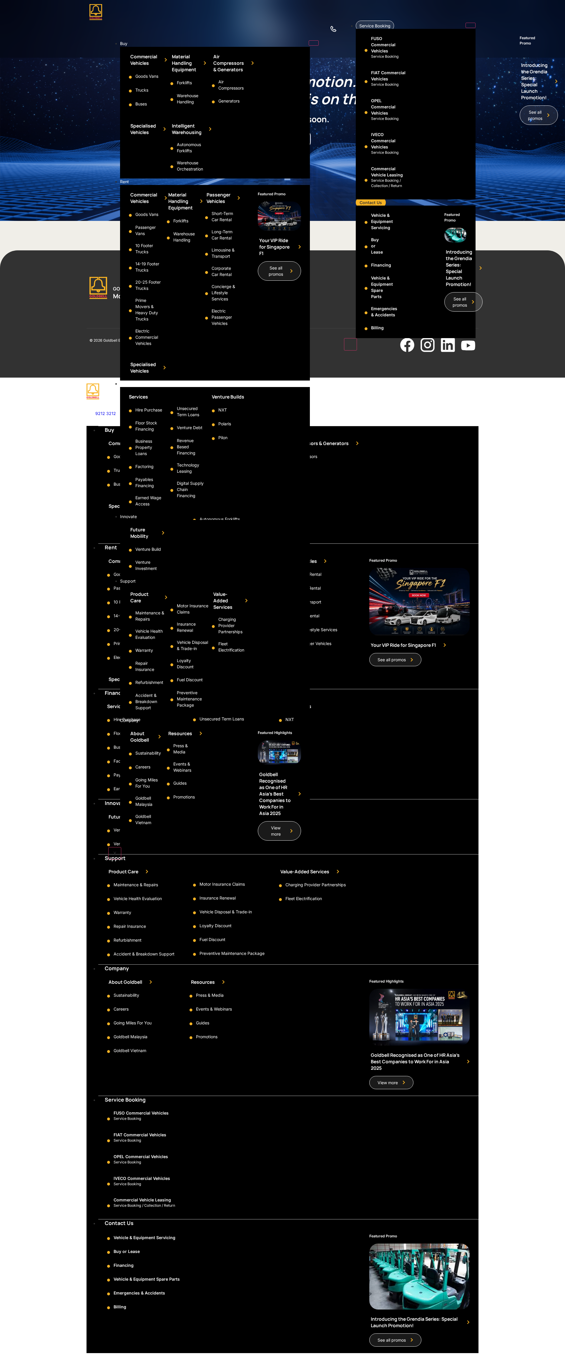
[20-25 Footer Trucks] (130, 286)
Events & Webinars (214, 1008)
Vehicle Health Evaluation (138, 898)
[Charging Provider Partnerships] (213, 626)
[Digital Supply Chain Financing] (171, 490)
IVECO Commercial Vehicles (383, 140)
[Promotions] (168, 797)
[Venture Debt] (171, 428)
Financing (129, 383)
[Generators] (213, 101)
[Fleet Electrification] (213, 648)
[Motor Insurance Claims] (171, 610)
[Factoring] (130, 467)
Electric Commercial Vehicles (146, 337)
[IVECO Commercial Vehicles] (366, 146)
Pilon (222, 437)
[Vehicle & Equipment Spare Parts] (366, 288)
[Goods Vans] (130, 77)
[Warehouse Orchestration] (171, 166)
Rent (124, 181)
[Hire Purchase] (130, 410)
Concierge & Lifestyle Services (223, 292)
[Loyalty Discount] (171, 664)
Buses (141, 103)
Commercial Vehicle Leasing (142, 1199)
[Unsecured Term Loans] (171, 412)
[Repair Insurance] (130, 667)
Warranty (144, 650)
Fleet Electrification (303, 898)
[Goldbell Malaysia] (130, 802)
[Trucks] (130, 91)
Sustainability (148, 752)
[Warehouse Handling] (171, 99)
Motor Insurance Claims (222, 884)
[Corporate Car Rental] (206, 272)
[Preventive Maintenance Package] (171, 699)
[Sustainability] (130, 754)
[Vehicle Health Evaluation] (130, 635)
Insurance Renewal (218, 897)
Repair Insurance (130, 926)
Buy (123, 43)
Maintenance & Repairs (136, 884)
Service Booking (374, 25)
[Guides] (168, 784)
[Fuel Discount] (171, 680)
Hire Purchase (148, 409)
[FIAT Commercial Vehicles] (366, 81)
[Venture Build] (130, 550)
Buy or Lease (127, 1251)
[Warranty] (130, 651)
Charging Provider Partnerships (230, 625)
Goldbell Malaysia (130, 1036)
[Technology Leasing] (171, 469)
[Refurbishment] (130, 683)
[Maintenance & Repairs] (130, 617)
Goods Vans (146, 76)
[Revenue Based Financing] (171, 447)
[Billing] (366, 328)
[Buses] (130, 104)
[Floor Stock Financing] (130, 427)
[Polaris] (213, 424)
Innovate (128, 516)
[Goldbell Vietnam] (130, 820)
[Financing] (366, 265)
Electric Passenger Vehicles (222, 317)
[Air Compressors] (213, 85)
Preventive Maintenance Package (189, 698)
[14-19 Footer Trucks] (130, 268)
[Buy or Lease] (366, 246)
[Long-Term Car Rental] (206, 235)
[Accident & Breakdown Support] (130, 702)
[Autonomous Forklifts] (171, 148)
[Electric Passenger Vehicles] (206, 318)
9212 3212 (105, 413)
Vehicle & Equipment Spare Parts (147, 1279)
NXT (222, 409)
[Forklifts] (171, 83)
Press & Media (210, 995)
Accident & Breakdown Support (146, 701)
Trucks (141, 89)
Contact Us (371, 202)
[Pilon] (213, 438)
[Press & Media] (168, 749)
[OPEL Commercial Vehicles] (366, 112)
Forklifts (184, 82)
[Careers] (130, 767)
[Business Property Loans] (130, 448)
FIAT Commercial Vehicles (140, 1134)
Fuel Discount (190, 679)
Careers (142, 766)
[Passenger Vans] (130, 231)
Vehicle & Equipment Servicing (382, 221)
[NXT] (213, 410)
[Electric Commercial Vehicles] (130, 338)
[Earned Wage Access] (130, 501)
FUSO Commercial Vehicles (383, 44)
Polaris (224, 423)
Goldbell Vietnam (130, 1050)
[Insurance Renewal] (171, 628)
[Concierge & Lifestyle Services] (206, 293)
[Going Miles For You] (130, 784)
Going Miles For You (133, 1022)
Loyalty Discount (216, 925)
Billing (377, 327)
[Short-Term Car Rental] (206, 217)
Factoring (144, 466)
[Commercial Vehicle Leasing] (366, 180)
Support (128, 580)
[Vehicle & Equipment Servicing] (366, 222)
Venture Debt (189, 427)
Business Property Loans (143, 447)
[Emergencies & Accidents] (366, 312)
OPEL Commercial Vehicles (383, 106)
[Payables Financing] (130, 483)
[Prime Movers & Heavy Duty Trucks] (130, 310)
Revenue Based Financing (186, 446)
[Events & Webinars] (168, 768)
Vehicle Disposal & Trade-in (226, 911)
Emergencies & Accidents (139, 1292)
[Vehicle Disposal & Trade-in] (171, 646)
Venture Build (148, 549)
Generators (229, 100)
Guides (180, 783)
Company (129, 720)
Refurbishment (149, 682)
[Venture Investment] (130, 566)
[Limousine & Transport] (206, 254)
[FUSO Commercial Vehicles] (366, 50)
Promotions (184, 796)
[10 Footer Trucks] (130, 249)
